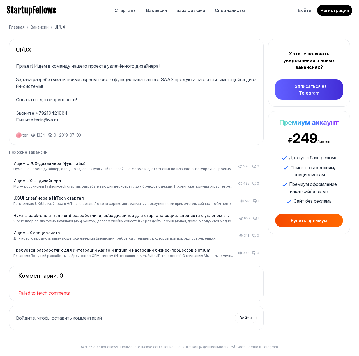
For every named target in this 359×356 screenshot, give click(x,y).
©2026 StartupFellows (99, 347)
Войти (304, 10)
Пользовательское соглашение (147, 347)
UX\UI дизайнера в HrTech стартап (48, 198)
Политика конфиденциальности (202, 347)
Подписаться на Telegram (309, 89)
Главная (17, 27)
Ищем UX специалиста (36, 232)
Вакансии (156, 10)
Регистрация (335, 10)
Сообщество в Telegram (257, 347)
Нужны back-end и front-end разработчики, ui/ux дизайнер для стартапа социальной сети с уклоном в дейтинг (119, 215)
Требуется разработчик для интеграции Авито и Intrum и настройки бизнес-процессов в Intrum (111, 250)
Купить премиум (309, 220)
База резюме (190, 10)
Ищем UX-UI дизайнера (37, 180)
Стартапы (125, 10)
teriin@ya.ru (46, 120)
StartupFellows (31, 10)
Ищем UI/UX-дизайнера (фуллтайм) (49, 163)
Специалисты (230, 10)
